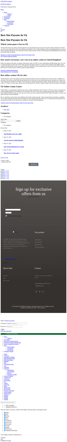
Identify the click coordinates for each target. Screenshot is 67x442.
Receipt (9, 373)
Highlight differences (11, 407)
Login (2, 329)
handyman (6, 385)
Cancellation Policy (9, 364)
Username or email (6, 323)
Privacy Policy (41, 307)
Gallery (6, 383)
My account (7, 389)
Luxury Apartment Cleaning (11, 344)
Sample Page (7, 393)
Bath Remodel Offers (9, 358)
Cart (5, 366)
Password (4, 326)
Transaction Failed (12, 374)
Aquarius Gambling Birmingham (9, 70)
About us (9, 338)
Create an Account (9, 320)
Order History (10, 371)
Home (5, 336)
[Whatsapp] (43, 291)
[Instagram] (36, 291)
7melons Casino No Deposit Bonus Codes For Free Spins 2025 (17, 102)
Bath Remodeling (8, 360)
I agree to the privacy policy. (14, 216)
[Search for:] (8, 121)
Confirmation (10, 370)
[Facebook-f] (39, 291)
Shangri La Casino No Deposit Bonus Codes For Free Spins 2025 (18, 55)
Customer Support (8, 351)
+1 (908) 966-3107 (10, 259)
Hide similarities (10, 405)
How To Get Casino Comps (11, 153)
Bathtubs (6, 361)
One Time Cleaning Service (11, 341)
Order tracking (7, 392)
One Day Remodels (9, 390)
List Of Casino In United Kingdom (13, 140)
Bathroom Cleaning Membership (12, 342)
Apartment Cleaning (9, 357)
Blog (5, 363)
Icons (5, 386)
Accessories (10, 348)
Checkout (6, 367)
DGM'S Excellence (6, 4)
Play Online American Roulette (9, 56)
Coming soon (7, 377)
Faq (5, 382)
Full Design (10, 350)
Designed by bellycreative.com (29, 307)
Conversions (7, 380)
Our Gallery (7, 339)
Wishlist (6, 396)
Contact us (6, 379)
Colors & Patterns (8, 376)
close (9, 440)
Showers (6, 395)
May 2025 (6, 109)
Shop (5, 345)
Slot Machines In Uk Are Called (13, 134)
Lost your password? (6, 331)
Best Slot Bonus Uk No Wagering (9, 71)
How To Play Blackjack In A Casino (14, 146)
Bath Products (10, 347)
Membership (7, 387)
